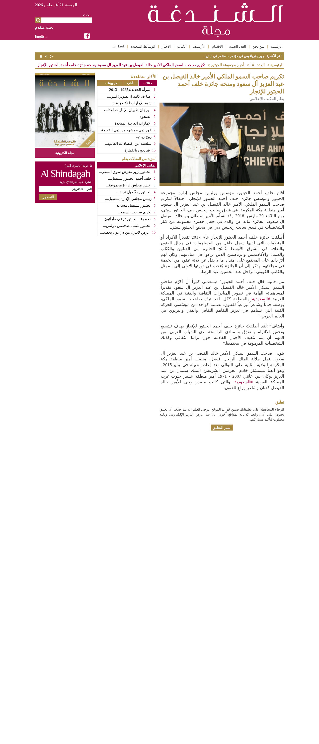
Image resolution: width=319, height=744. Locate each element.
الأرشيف (199, 46)
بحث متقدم (44, 27)
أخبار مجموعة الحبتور (227, 65)
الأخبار (166, 46)
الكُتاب (181, 46)
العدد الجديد (237, 46)
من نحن (258, 46)
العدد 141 (257, 65)
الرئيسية (277, 46)
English (41, 36)
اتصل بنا (118, 46)
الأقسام (217, 46)
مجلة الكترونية (65, 152)
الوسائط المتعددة (143, 46)
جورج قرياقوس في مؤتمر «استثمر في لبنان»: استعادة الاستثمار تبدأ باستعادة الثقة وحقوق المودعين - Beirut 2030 (187, 56)
